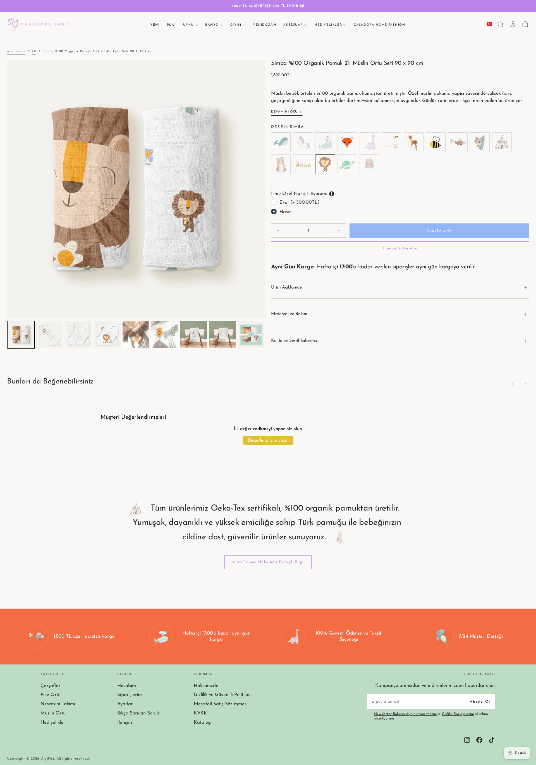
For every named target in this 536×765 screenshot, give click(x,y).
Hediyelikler (52, 722)
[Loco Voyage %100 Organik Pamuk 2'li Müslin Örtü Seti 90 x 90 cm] (303, 164)
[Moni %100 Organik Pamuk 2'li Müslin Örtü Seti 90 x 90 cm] (281, 164)
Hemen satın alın (400, 248)
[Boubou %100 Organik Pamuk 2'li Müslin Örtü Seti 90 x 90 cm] (325, 142)
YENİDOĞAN (264, 25)
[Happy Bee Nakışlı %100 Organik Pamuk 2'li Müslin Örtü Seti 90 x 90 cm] (436, 142)
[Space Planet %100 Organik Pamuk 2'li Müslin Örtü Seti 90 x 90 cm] (347, 164)
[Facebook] (479, 739)
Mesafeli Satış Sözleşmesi (221, 704)
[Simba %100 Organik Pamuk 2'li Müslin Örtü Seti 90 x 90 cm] (325, 164)
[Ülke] (489, 24)
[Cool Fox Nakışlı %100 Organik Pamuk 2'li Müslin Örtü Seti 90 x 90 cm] (347, 142)
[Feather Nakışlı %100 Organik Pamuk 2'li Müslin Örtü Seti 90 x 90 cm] (391, 142)
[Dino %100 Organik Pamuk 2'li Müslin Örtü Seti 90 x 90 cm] (369, 142)
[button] (500, 24)
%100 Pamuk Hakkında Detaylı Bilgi (268, 562)
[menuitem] (21, 335)
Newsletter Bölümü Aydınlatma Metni (405, 714)
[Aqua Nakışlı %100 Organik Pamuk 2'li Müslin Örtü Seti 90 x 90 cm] (281, 142)
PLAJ (171, 25)
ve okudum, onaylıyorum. (431, 716)
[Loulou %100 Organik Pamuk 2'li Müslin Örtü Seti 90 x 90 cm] (369, 164)
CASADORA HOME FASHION (379, 25)
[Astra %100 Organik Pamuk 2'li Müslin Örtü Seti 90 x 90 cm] (303, 142)
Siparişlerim (129, 694)
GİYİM (235, 25)
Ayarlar (125, 704)
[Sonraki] (525, 384)
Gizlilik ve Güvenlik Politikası (223, 694)
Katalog (202, 722)
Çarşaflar (50, 685)
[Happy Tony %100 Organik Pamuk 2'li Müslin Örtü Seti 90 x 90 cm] (458, 142)
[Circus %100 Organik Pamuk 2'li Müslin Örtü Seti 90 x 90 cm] (502, 142)
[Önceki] (512, 384)
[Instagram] (467, 739)
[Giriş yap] (512, 24)
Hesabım (126, 685)
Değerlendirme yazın (268, 440)
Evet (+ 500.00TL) (299, 202)
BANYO (212, 25)
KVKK (200, 713)
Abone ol (480, 702)
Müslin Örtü (53, 713)
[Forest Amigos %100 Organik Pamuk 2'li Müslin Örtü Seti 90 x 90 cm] (414, 142)
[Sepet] (525, 24)
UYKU (188, 25)
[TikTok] (491, 739)
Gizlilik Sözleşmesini (458, 714)
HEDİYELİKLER (328, 25)
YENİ (154, 25)
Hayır (285, 211)
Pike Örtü (50, 694)
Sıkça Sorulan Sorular (139, 713)
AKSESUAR (293, 25)
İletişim (124, 722)
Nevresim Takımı (57, 704)
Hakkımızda (206, 685)
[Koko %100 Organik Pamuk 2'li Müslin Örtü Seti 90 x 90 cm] (480, 142)
